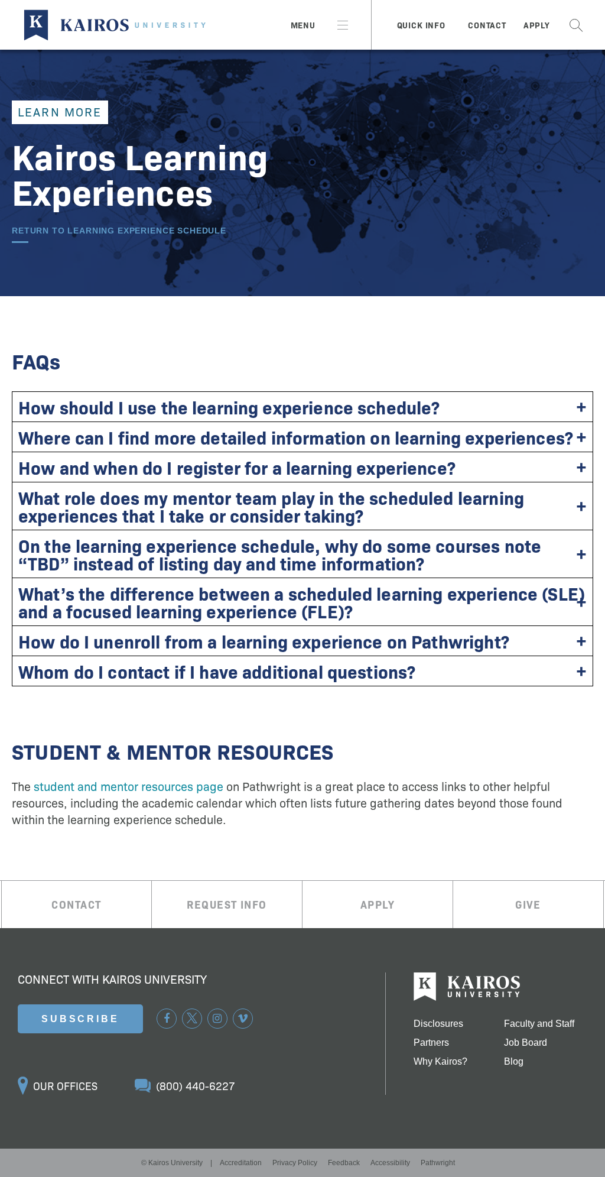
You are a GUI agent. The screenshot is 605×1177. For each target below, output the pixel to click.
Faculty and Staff (539, 1024)
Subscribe (80, 1019)
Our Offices (65, 1085)
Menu (303, 25)
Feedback (344, 1163)
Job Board (525, 1043)
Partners (431, 1043)
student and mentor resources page (128, 785)
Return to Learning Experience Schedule (119, 230)
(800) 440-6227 (195, 1085)
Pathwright (438, 1163)
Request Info (226, 904)
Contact (487, 25)
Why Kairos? (440, 1061)
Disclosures (438, 1024)
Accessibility (390, 1163)
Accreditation (241, 1163)
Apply (536, 25)
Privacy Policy (294, 1163)
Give (528, 904)
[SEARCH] (576, 24)
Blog (513, 1061)
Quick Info (421, 25)
